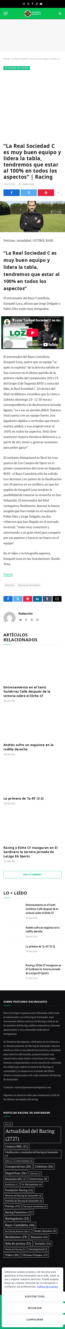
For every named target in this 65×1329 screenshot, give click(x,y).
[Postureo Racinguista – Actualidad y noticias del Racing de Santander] (32, 13)
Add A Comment (32, 874)
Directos (35, 1173)
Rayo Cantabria (20, 1225)
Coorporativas (18, 1166)
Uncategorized (38, 1249)
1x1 (8, 1124)
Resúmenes (16, 1237)
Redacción (26, 613)
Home (6, 59)
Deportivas (16, 1173)
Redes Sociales (45, 1231)
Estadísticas (11, 1184)
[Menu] (5, 13)
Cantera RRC (16, 1146)
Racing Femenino (18, 1212)
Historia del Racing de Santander (23, 1195)
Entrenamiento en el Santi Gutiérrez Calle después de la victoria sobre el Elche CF (26, 691)
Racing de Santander (29, 585)
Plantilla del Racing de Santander (23, 1200)
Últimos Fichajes (35, 1255)
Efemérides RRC (15, 1179)
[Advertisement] (32, 105)
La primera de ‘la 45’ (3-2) (23, 798)
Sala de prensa (18, 1243)
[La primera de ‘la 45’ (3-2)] (32, 777)
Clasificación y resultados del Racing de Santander (31, 1154)
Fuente (8, 574)
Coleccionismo (23, 1161)
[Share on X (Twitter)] (29, 192)
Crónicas (44, 1166)
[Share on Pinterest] (46, 192)
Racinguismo (17, 1218)
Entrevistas (38, 1179)
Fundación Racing (19, 1190)
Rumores (39, 1237)
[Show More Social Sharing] (58, 192)
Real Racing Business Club (18, 1231)
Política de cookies (47, 1286)
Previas (12, 1206)
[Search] (60, 13)
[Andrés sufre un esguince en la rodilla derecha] (32, 723)
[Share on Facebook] (11, 192)
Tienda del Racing (15, 1249)
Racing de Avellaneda (34, 1206)
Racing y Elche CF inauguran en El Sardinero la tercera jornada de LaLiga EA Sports (30, 852)
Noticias (9, 585)
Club (8, 1161)
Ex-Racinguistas (31, 1184)
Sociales (43, 1243)
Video (12, 1255)
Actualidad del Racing (16, 68)
